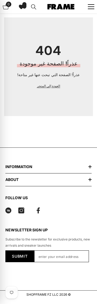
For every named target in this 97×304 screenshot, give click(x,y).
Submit (19, 256)
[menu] (91, 6)
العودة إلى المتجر (48, 86)
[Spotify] (8, 210)
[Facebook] (38, 210)
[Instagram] (21, 210)
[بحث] (33, 7)
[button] (21, 6)
